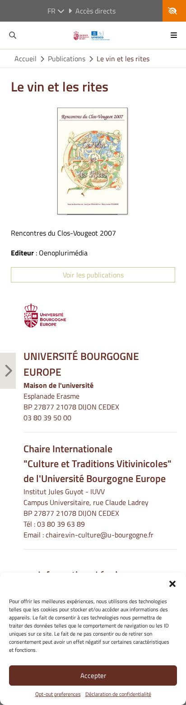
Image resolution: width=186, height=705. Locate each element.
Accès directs (95, 10)
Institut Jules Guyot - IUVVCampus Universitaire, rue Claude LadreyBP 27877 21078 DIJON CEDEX (86, 502)
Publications (66, 58)
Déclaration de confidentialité (118, 694)
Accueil (25, 58)
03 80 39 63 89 (61, 524)
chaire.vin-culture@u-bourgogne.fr (99, 534)
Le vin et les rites (123, 58)
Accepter (93, 675)
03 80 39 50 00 (47, 417)
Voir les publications (93, 274)
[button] (172, 583)
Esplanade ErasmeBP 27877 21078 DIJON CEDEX (71, 401)
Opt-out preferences (58, 694)
